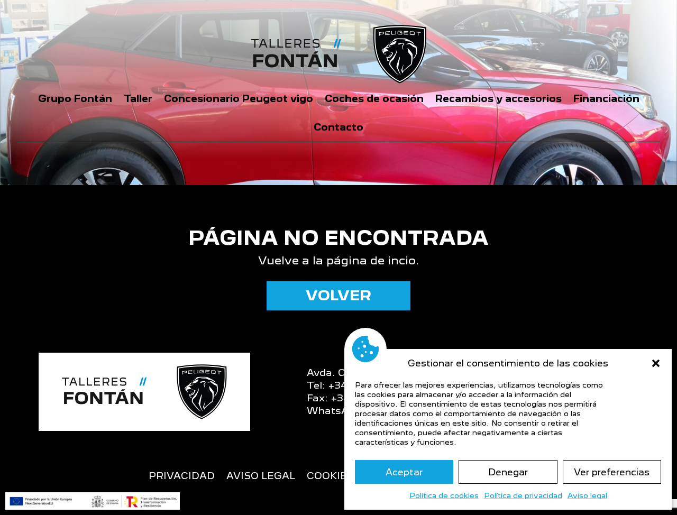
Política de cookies (444, 495)
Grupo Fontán (75, 98)
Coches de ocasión (374, 98)
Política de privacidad (523, 495)
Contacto (338, 127)
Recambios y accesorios (498, 98)
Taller (138, 98)
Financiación (606, 98)
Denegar (508, 472)
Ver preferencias (611, 472)
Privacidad (182, 476)
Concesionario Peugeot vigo (238, 98)
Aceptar (404, 472)
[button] (656, 363)
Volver (338, 295)
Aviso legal (587, 495)
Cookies (330, 476)
